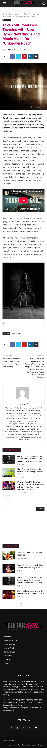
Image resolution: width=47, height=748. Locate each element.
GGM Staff (11, 50)
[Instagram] (17, 727)
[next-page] (8, 497)
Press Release (16, 333)
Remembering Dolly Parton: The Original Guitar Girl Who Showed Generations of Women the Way (29, 458)
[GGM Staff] (4, 50)
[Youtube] (35, 727)
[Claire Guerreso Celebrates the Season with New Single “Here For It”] (9, 472)
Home (5, 14)
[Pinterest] (24, 56)
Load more (23, 603)
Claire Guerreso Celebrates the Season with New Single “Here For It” (30, 471)
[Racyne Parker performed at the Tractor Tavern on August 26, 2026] (9, 568)
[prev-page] (4, 497)
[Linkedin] (30, 56)
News (10, 14)
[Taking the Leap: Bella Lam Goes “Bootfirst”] (9, 555)
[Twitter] (18, 56)
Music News (18, 14)
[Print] (35, 56)
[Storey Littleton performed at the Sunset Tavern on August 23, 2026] (9, 594)
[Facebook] (12, 56)
